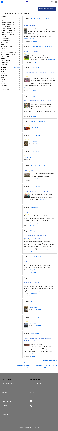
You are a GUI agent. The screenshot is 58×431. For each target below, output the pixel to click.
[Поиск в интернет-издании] (52, 2)
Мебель (32, 301)
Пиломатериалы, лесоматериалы (41, 46)
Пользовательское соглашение (26, 427)
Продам (26, 212)
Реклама (32, 392)
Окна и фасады (35, 317)
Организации (5, 414)
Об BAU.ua (35, 425)
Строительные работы (7, 388)
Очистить (17, 67)
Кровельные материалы (38, 121)
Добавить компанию (36, 383)
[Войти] (55, 2)
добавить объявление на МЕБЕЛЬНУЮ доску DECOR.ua (38, 368)
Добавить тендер (6, 418)
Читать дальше (29, 38)
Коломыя (37, 41)
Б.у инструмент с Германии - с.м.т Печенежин (39, 100)
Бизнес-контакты (36, 257)
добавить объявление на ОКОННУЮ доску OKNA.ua (39, 363)
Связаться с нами (43, 425)
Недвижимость (5, 405)
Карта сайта (36, 427)
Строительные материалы (8, 383)
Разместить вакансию (36, 388)
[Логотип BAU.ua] (28, 1)
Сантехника (34, 207)
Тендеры (32, 396)
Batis (32, 41)
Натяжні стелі (28, 170)
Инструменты (34, 67)
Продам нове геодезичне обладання (36, 191)
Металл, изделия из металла (39, 18)
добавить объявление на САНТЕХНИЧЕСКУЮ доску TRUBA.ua (36, 365)
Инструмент (4, 392)
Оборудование (35, 135)
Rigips (26, 261)
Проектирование (6, 401)
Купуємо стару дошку (31, 51)
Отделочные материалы (38, 165)
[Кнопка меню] (2, 2)
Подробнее (51, 59)
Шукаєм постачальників (32, 282)
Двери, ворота (35, 333)
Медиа (3, 410)
